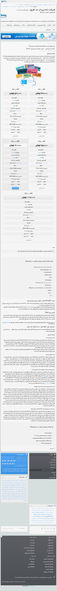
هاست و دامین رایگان (13, 489)
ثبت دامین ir (37, 520)
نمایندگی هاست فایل (49, 566)
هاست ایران (4, 480)
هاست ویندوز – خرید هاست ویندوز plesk (40, 49)
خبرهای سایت (44, 4)
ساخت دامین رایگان (50, 510)
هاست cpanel (24, 496)
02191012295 (13, 6)
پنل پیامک (22, 487)
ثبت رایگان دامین (51, 512)
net (9, 461)
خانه (54, 4)
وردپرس (46, 508)
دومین (48, 512)
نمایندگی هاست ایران (49, 564)
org (13, 461)
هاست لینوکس (7, 322)
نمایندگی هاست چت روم (48, 561)
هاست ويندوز (17, 495)
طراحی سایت (31, 559)
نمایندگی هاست (5, 487)
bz (9, 464)
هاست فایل (24, 482)
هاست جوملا (20, 484)
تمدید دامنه (9, 485)
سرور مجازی (24, 493)
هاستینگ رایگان (5, 489)
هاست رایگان (24, 480)
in (3, 464)
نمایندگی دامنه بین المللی (29, 553)
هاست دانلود (8, 482)
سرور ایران (9, 493)
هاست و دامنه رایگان (22, 491)
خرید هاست (4, 491)
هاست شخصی (50, 545)
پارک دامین (37, 510)
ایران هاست (43, 518)
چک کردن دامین (35, 512)
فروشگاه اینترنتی (31, 566)
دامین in (40, 520)
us (11, 464)
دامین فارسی (33, 518)
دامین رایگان (36, 514)
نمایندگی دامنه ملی (23, 489)
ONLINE (27, 6)
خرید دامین (40, 516)
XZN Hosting (31, 586)
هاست (12, 482)
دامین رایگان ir (33, 520)
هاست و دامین (45, 512)
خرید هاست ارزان (8, 496)
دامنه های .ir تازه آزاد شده (29, 548)
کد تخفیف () (19, 4)
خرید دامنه (40, 510)
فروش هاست (50, 520)
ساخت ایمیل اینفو (16, 496)
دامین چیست (51, 518)
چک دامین (43, 510)
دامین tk (53, 520)
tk (15, 461)
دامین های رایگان (50, 522)
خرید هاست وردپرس (12, 498)
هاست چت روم (17, 480)
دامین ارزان (47, 518)
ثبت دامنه (6, 484)
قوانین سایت (39, 4)
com (7, 461)
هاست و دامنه (38, 522)
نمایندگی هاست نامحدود (14, 487)
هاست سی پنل (5, 495)
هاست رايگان (52, 508)
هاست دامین (39, 518)
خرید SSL (19, 498)
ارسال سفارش (41, 136)
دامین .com (42, 520)
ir (3, 461)
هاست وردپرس (47, 383)
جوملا (41, 522)
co (6, 464)
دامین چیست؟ (46, 522)
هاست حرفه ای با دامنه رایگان (18, 485)
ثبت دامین (49, 516)
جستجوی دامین (39, 508)
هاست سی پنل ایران (13, 484)
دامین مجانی (33, 510)
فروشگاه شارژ (31, 564)
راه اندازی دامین (46, 520)
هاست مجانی (35, 522)
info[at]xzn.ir (6, 6)
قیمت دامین (50, 514)
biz (14, 464)
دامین (43, 522)
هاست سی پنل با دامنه (12, 491)
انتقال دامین (46, 510)
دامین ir (41, 514)
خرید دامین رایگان (34, 508)
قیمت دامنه (32, 542)
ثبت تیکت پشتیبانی (20, 6)
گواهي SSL (11, 495)
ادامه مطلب (52, 448)
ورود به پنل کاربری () (30, 4)
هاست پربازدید (18, 482)
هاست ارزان (10, 480)
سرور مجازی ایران (17, 493)
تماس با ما (50, 4)
